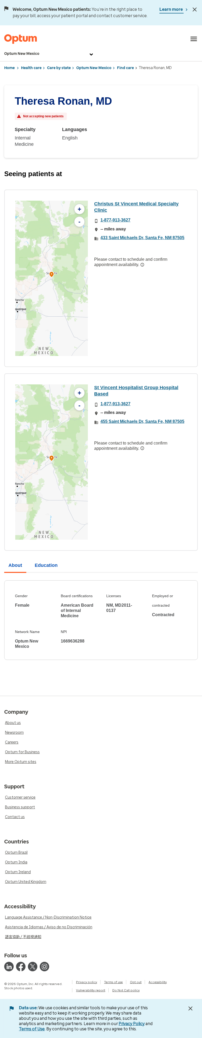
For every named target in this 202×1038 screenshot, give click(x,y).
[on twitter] (32, 966)
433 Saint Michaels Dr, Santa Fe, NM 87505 (142, 237)
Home (9, 68)
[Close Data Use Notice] (190, 1008)
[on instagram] (44, 966)
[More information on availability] (142, 265)
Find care (125, 68)
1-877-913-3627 (115, 220)
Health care (31, 68)
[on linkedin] (9, 966)
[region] (51, 278)
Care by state (59, 68)
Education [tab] (46, 565)
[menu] (194, 39)
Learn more (171, 9)
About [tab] (15, 565)
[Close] (194, 9)
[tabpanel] (101, 620)
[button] (51, 275)
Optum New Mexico (21, 53)
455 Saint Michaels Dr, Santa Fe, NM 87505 (142, 421)
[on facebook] (21, 966)
